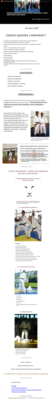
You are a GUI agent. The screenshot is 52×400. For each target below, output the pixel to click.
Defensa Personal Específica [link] (42, 1)
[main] (28, 9)
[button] (51, 1)
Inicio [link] (26, 1)
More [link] (48, 1)
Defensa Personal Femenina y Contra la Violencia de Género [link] (32, 1)
